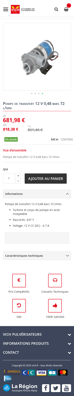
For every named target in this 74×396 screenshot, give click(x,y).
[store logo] (19, 9)
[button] (32, 93)
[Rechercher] (56, 9)
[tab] (37, 194)
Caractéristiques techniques (24, 256)
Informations (14, 194)
